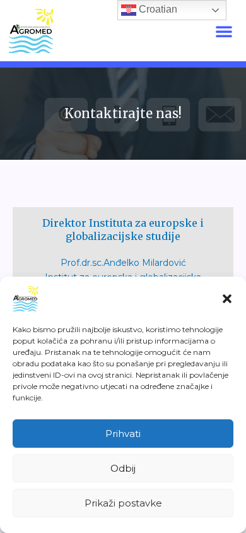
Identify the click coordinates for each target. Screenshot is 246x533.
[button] (227, 298)
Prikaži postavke (123, 503)
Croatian (156, 9)
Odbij (123, 468)
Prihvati (123, 434)
